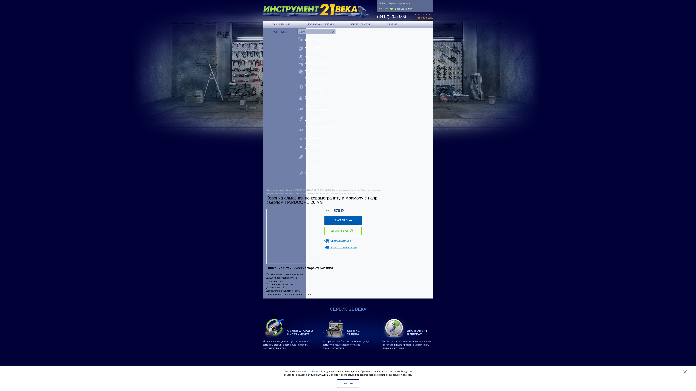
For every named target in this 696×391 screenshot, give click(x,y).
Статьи (392, 24)
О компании (281, 24)
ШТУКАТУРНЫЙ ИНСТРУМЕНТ (314, 147)
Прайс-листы (360, 24)
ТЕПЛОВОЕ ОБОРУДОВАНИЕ (314, 87)
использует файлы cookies (311, 371)
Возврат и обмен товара (343, 247)
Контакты (280, 31)
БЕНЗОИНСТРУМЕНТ (317, 39)
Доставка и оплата (320, 24)
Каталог (289, 190)
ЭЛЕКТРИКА (312, 166)
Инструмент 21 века (275, 190)
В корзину (341, 220)
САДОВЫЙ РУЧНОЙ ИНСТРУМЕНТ (316, 119)
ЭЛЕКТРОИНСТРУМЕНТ (318, 64)
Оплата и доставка (340, 240)
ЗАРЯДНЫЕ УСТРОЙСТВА (320, 78)
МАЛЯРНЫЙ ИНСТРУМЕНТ (320, 138)
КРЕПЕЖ (310, 173)
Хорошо (348, 383)
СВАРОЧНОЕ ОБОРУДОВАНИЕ (314, 48)
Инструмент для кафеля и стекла (346, 190)
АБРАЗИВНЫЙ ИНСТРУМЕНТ (313, 157)
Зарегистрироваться (399, 3)
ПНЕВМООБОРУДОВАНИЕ (320, 71)
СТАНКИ (309, 57)
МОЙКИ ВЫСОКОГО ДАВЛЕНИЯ (316, 98)
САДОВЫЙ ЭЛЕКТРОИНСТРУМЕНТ (318, 108)
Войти (382, 3)
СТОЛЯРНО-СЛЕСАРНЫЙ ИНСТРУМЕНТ (319, 129)
